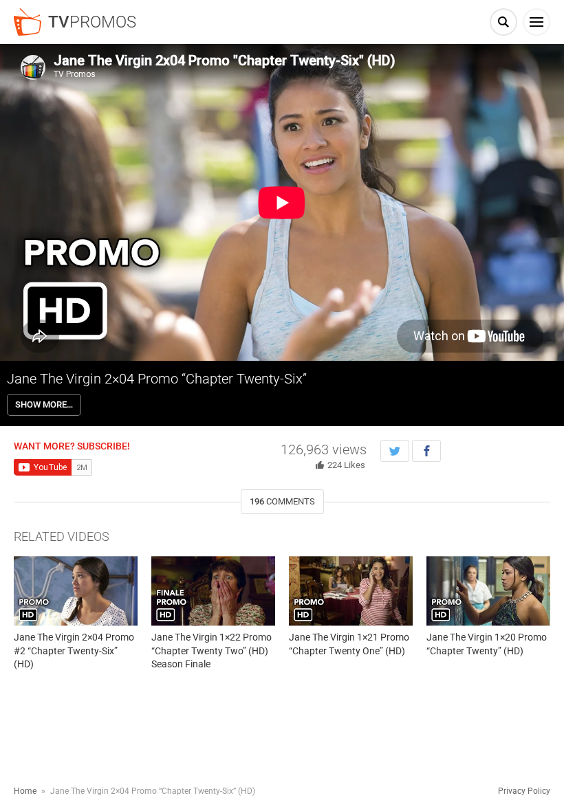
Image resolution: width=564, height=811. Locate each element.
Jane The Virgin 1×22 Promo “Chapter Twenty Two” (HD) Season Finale (211, 650)
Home (25, 791)
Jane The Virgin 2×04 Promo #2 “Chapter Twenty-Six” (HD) (74, 650)
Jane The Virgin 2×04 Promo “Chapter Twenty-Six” (157, 378)
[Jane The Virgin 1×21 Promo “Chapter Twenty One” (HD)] (351, 590)
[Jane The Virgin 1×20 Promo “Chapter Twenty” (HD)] (488, 590)
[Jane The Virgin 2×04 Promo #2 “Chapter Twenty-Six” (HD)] (76, 590)
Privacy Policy (524, 791)
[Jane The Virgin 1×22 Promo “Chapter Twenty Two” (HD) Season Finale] (213, 590)
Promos (92, 22)
